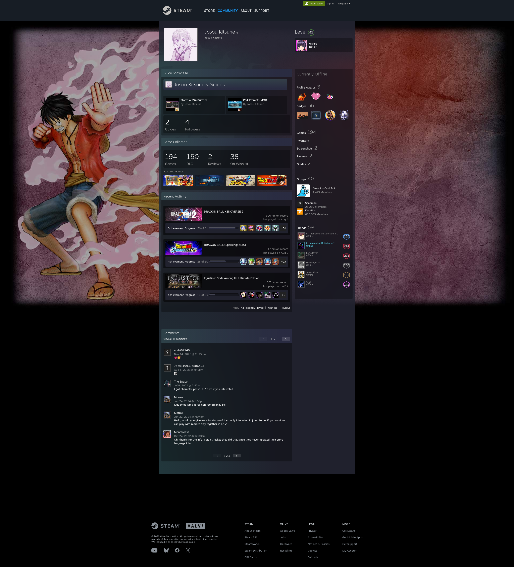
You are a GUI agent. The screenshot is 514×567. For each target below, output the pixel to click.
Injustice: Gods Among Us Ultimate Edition (231, 278)
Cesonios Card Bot (324, 188)
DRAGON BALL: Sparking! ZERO (225, 244)
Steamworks (252, 544)
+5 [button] (283, 294)
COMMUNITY (228, 11)
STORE (209, 11)
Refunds (313, 557)
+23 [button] (283, 261)
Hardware (286, 544)
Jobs (283, 537)
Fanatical (310, 210)
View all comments (175, 339)
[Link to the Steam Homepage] (177, 13)
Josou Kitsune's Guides (199, 84)
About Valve (287, 530)
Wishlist (272, 307)
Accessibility (315, 537)
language (343, 3)
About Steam (253, 530)
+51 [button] (283, 228)
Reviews (285, 307)
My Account (349, 550)
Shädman (311, 203)
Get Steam (348, 530)
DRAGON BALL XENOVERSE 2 (223, 211)
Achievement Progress (181, 228)
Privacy (312, 530)
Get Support (349, 544)
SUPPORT (261, 11)
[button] (324, 32)
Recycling (286, 550)
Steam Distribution (256, 550)
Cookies (312, 550)
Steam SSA (251, 537)
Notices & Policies (318, 544)
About (246, 11)
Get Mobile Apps (352, 537)
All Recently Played (252, 307)
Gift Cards (251, 557)
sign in (330, 3)
